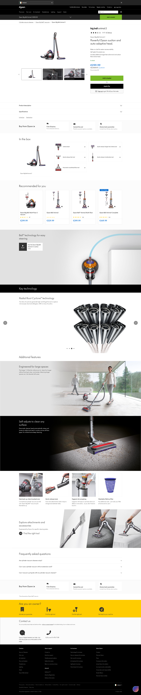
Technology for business (76, 652)
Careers (98, 652)
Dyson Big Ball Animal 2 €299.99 (28, 17)
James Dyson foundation (102, 664)
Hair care (28, 12)
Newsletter (84, 7)
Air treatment (36, 12)
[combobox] (36, 2)
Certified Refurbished (75, 7)
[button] (53, 74)
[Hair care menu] (32, 12)
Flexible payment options (51, 658)
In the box (21, 117)
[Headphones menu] (50, 12)
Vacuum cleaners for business (77, 655)
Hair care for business (75, 658)
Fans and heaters (23, 661)
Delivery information (50, 678)
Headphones (45, 12)
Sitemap (78, 684)
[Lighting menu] (56, 12)
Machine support (49, 655)
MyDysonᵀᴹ (47, 672)
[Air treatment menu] (41, 12)
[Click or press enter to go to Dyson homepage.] (22, 7)
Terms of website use (40, 684)
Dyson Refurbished (23, 673)
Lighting (53, 12)
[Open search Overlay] (108, 12)
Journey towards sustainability (103, 667)
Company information (101, 661)
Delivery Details (48, 684)
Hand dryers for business (76, 667)
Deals (64, 12)
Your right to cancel (63, 684)
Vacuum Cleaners (23, 652)
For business (92, 7)
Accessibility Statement (23, 687)
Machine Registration (50, 675)
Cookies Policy (55, 684)
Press (97, 658)
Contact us (109, 7)
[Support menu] (62, 12)
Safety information (49, 661)
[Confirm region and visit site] (121, 2)
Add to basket (111, 17)
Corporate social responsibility (103, 670)
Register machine (101, 7)
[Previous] (19, 74)
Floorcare (21, 12)
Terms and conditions (30, 684)
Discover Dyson (100, 655)
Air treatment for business (76, 661)
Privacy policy (21, 684)
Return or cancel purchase (51, 664)
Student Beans (99, 673)
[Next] (87, 74)
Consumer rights (72, 684)
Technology (29, 117)
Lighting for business (75, 664)
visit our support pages (47, 624)
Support (59, 12)
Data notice (31, 687)
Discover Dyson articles (101, 676)
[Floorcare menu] (25, 12)
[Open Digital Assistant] (136, 689)
